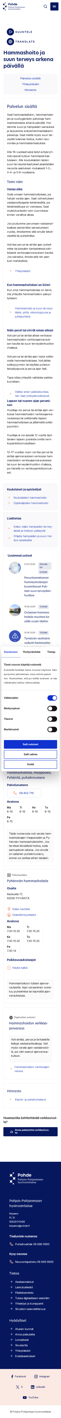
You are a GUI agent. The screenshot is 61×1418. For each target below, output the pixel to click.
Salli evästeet (30, 744)
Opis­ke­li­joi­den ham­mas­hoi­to (31, 503)
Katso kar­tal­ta (21, 909)
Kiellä (30, 764)
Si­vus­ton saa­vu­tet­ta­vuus (30, 1309)
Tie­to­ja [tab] (51, 651)
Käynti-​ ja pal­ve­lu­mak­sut (30, 1099)
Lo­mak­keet (22, 1340)
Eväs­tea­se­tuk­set (25, 1356)
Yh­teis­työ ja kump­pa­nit (29, 1303)
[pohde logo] (14, 6)
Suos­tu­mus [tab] (11, 651)
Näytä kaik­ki (20, 967)
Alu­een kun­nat (24, 1329)
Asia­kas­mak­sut (24, 1282)
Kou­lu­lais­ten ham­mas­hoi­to (30, 497)
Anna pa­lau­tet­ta (25, 1334)
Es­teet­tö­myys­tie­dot (24, 915)
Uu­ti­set (43, 572)
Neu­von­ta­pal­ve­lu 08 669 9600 (34, 1261)
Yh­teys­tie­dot (30, 84)
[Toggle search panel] (45, 6)
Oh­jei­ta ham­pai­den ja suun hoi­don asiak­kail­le (33, 538)
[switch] (52, 708)
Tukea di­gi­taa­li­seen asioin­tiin (32, 1298)
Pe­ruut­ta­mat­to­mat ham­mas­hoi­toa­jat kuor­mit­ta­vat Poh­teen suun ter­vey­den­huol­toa (38, 587)
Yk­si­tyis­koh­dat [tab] (31, 651)
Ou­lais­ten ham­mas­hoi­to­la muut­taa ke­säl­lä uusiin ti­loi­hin (37, 617)
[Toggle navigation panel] (54, 6)
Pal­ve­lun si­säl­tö (30, 78)
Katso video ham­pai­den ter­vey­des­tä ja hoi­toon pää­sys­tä (33, 528)
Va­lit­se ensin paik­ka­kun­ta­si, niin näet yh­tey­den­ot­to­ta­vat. (32, 394)
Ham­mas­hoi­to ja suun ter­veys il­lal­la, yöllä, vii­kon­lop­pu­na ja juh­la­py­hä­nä (34, 312)
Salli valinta (30, 754)
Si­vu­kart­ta (21, 1345)
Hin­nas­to (30, 90)
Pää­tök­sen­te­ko (24, 1292)
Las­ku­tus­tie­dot (24, 1287)
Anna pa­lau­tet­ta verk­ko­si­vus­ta (32, 1131)
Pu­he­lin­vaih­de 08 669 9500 (32, 1244)
